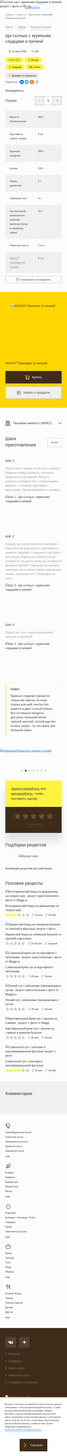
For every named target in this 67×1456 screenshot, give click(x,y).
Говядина (10, 1222)
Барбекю (10, 1177)
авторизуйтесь (22, 793)
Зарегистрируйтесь (25, 788)
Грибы (8, 1226)
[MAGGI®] (33, 11)
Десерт (9, 1307)
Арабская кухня (13, 1146)
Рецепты (14, 1353)
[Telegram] (27, 82)
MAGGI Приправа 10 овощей (17, 262)
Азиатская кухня (14, 1137)
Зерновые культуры (16, 1231)
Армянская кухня (14, 1151)
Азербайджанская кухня (18, 1132)
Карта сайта (16, 1368)
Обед (22, 27)
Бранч (8, 1253)
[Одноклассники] (32, 82)
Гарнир (9, 1298)
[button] (22, 771)
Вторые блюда (13, 1293)
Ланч (9, 27)
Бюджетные (11, 1186)
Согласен (36, 1445)
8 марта (9, 1172)
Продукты (15, 1361)
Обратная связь (19, 1375)
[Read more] (28, 861)
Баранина (10, 1213)
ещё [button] (7, 1156)
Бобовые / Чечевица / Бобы (20, 1217)
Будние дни (11, 1182)
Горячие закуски (14, 1302)
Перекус (9, 1271)
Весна (8, 1191)
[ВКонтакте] (22, 82)
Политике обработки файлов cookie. (23, 1430)
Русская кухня (40, 27)
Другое (9, 1312)
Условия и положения (23, 1382)
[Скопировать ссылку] (37, 82)
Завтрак (9, 1258)
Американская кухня (16, 1141)
